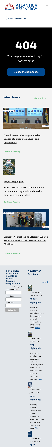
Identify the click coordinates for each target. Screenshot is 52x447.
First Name (9, 296)
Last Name (9, 302)
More (37, 328)
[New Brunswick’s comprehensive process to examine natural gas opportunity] (26, 118)
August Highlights (14, 181)
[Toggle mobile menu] (47, 4)
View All (45, 282)
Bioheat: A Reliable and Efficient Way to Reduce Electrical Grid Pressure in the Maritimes (26, 240)
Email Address (11, 289)
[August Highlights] (26, 167)
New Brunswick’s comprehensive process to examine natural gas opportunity (22, 139)
